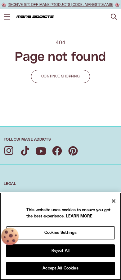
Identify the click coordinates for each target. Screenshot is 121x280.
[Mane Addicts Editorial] (35, 16)
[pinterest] (73, 151)
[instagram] (9, 151)
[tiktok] (25, 151)
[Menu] (6, 17)
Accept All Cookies (60, 268)
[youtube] (41, 151)
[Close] (113, 201)
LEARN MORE (79, 216)
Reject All (60, 251)
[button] (114, 17)
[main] (60, 236)
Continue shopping (60, 76)
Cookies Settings (60, 233)
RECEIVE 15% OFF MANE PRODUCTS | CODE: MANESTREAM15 (60, 5)
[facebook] (57, 151)
